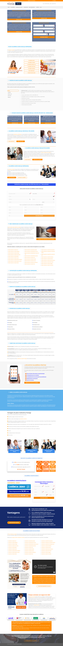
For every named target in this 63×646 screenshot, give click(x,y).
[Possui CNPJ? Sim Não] (50, 26)
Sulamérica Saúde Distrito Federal (14, 550)
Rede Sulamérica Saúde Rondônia (47, 257)
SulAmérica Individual (17, 134)
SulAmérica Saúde (11, 49)
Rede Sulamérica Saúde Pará (30, 257)
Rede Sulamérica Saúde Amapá (13, 253)
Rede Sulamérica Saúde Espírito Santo (14, 261)
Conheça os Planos (19, 7)
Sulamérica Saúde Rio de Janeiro (47, 540)
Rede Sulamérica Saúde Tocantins (47, 265)
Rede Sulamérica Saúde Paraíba (30, 259)
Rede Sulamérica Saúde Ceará (13, 257)
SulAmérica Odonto (23, 418)
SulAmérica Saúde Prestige (22, 358)
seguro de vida (32, 596)
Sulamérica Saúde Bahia (12, 547)
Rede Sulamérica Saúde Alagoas (13, 251)
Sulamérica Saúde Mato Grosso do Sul (31, 544)
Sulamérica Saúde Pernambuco (30, 552)
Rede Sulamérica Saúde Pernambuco (31, 262)
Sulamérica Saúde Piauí (29, 553)
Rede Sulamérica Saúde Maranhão (31, 249)
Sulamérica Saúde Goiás (12, 553)
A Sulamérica (12, 7)
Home (9, 7)
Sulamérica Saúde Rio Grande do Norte (48, 542)
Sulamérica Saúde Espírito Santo (14, 552)
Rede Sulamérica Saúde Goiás (13, 262)
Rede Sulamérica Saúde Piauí (30, 263)
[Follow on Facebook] (52, 0)
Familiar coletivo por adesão (46, 152)
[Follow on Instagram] (53, 0)
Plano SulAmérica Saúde (12, 534)
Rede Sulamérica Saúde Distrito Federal (15, 259)
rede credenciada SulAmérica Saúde (14, 227)
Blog (41, 7)
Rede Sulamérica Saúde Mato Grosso (31, 251)
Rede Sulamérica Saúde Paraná (30, 260)
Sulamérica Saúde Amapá (12, 544)
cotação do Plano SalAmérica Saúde (18, 537)
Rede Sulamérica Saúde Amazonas (14, 254)
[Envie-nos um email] (55, 0)
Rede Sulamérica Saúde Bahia (13, 256)
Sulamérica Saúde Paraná (29, 550)
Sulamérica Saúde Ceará (12, 549)
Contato (37, 7)
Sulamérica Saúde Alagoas (12, 542)
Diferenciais (26, 7)
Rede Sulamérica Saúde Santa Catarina (48, 260)
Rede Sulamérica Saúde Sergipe (46, 263)
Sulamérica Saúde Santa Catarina (47, 549)
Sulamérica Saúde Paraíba (29, 549)
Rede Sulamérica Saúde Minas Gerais (31, 255)
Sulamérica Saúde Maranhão (30, 540)
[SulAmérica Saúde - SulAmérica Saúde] (14, 4)
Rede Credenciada (32, 7)
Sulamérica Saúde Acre (12, 540)
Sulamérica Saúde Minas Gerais (30, 545)
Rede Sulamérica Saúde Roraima (47, 258)
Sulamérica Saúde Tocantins (46, 553)
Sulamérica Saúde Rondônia (46, 545)
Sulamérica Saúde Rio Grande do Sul (47, 544)
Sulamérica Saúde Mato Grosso (30, 542)
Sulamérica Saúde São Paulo (46, 550)
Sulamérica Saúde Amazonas (13, 545)
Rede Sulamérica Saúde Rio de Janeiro (48, 249)
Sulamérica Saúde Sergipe (46, 552)
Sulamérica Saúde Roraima (46, 547)
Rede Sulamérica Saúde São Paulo (47, 261)
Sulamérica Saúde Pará (29, 547)
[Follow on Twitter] (54, 0)
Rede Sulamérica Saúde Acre (13, 249)
